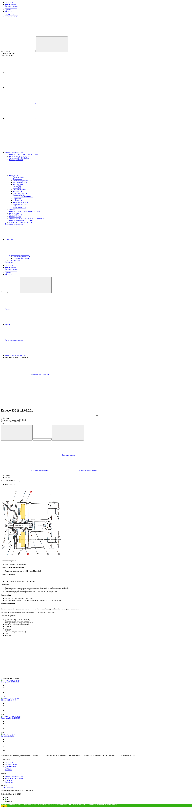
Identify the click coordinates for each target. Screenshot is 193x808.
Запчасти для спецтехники (14, 152)
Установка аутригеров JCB (22, 180)
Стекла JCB (17, 188)
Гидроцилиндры (14, 260)
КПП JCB (16, 206)
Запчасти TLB (14, 209)
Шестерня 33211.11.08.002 (10, 682)
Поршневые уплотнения (21, 257)
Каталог (7, 324)
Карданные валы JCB (20, 202)
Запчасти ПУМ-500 (15, 215)
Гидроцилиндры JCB (20, 193)
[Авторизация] (20, 72)
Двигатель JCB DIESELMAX (23, 197)
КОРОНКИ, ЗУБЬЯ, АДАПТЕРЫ (20, 222)
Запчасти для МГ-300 (16, 160)
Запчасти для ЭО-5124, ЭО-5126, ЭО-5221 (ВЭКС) (26, 218)
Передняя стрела (18, 177)
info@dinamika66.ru (11, 15)
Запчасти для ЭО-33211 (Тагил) (19, 158)
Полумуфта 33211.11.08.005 (10, 718)
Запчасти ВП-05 (14, 213)
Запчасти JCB (14, 175)
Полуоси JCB (17, 200)
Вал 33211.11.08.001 (7, 736)
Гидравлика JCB (18, 199)
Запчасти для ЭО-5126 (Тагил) (19, 156)
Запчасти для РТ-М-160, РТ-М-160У (21, 220)
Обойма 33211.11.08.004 (9, 700)
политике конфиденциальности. (106, 804)
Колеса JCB (17, 186)
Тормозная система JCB (21, 204)
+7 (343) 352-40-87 (11, 17)
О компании (9, 2)
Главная (7, 309)
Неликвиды (9, 262)
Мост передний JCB (20, 182)
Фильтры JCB (17, 191)
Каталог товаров (10, 4)
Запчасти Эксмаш (15, 217)
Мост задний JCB (19, 184)
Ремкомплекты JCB (19, 208)
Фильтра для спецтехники (14, 224)
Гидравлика (9, 239)
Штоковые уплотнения (21, 258)
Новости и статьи (11, 8)
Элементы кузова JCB (20, 190)
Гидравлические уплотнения (19, 255)
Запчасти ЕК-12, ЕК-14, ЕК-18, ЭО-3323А (23, 154)
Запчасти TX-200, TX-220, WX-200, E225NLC (25, 211)
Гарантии (8, 10)
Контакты (8, 11)
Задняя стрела (17, 179)
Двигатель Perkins (19, 195)
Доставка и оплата (11, 6)
